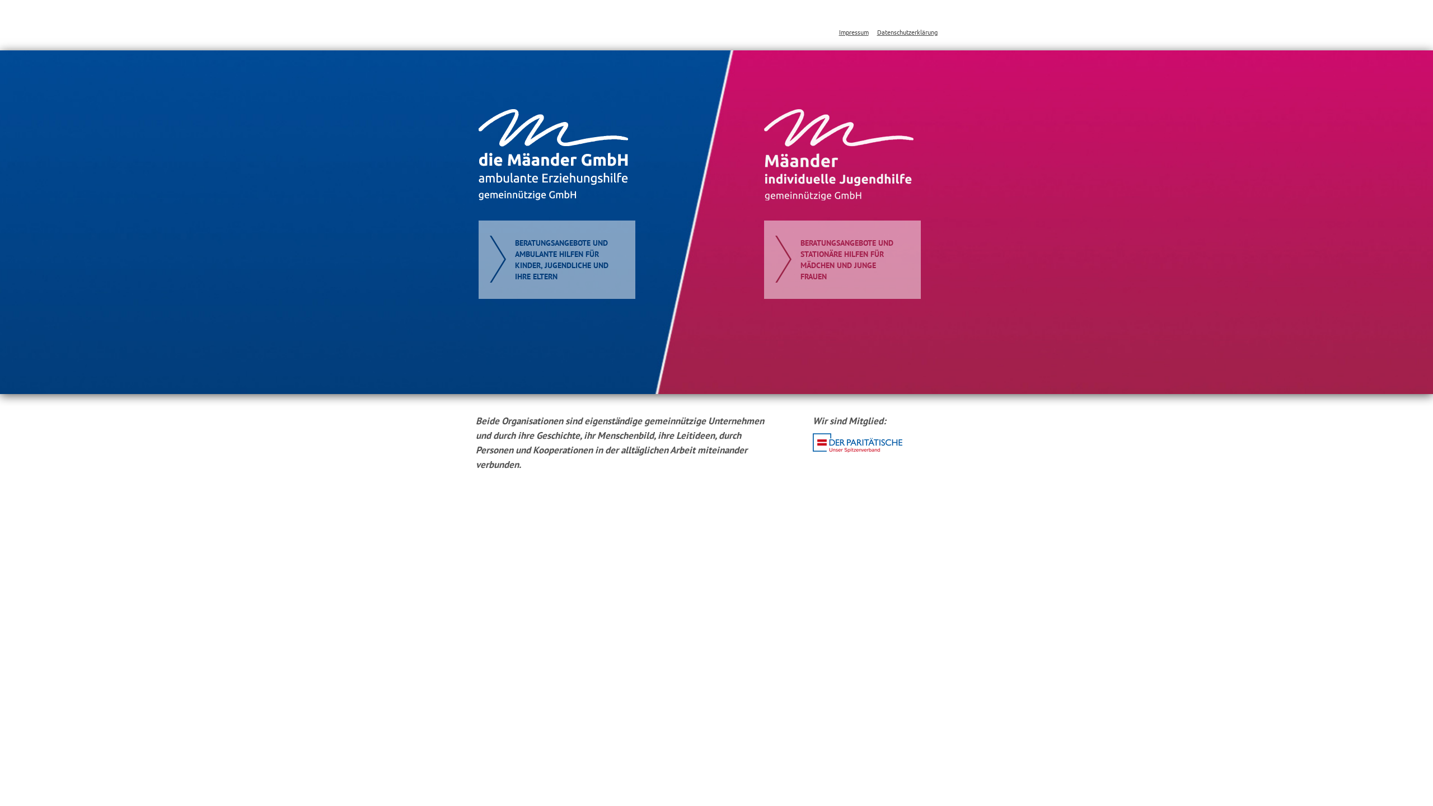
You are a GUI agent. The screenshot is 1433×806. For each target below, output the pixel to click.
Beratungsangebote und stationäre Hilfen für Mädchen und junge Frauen (846, 260)
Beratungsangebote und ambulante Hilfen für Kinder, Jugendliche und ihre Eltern (561, 260)
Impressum (854, 31)
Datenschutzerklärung (907, 31)
